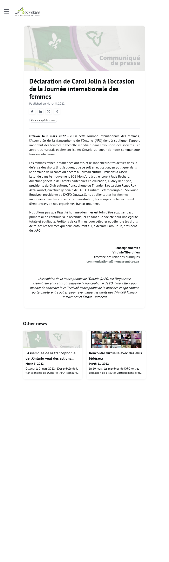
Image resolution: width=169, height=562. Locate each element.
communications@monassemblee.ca (113, 261)
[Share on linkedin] (40, 111)
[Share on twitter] (49, 111)
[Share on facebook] (32, 111)
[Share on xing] (57, 111)
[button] (6, 11)
